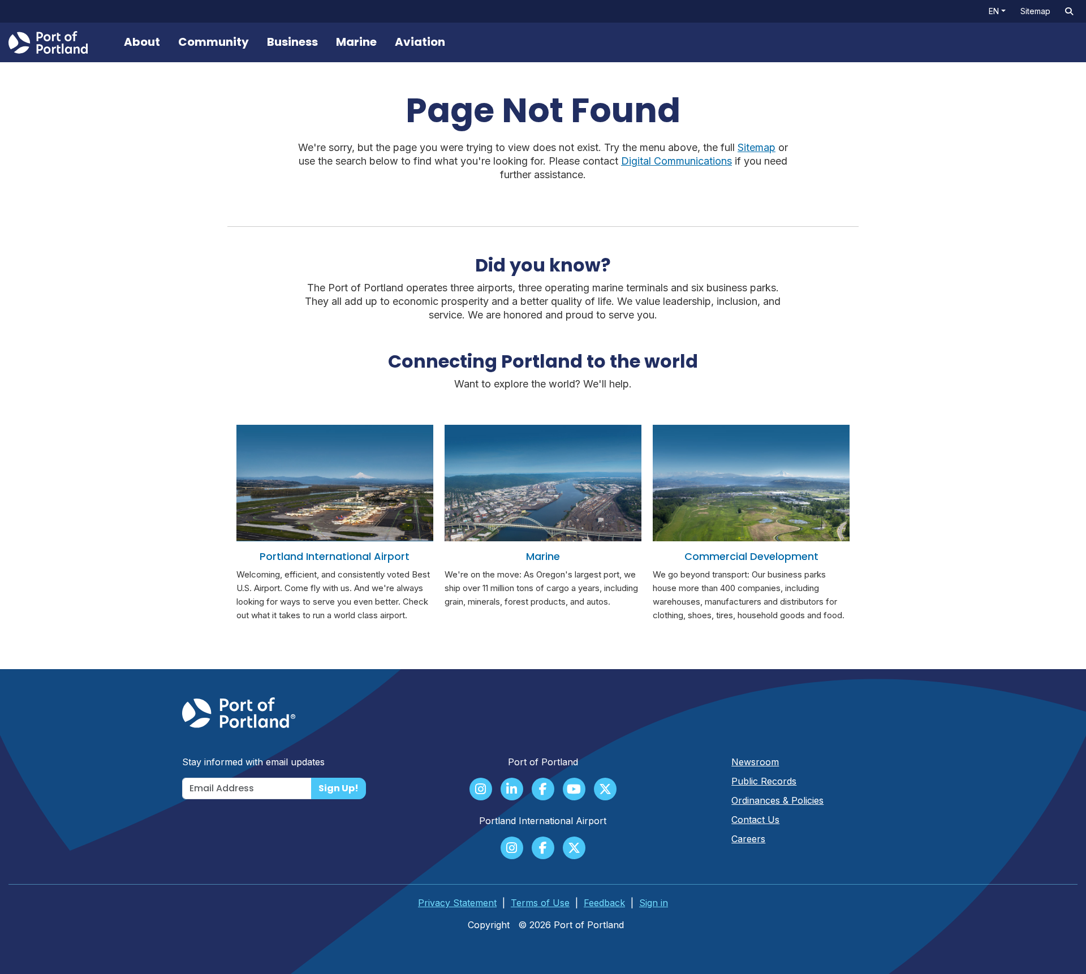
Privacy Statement (457, 902)
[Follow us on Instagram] (481, 790)
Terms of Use (540, 902)
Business (292, 42)
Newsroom (755, 762)
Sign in (653, 902)
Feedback (604, 902)
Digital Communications (676, 161)
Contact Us (755, 819)
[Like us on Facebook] (543, 790)
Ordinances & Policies (777, 800)
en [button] (994, 11)
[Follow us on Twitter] (605, 790)
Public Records (763, 781)
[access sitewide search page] (1069, 11)
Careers (748, 838)
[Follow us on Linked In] (512, 790)
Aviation (420, 42)
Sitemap (1035, 11)
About (142, 42)
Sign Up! (338, 788)
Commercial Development (751, 556)
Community (213, 42)
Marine (356, 42)
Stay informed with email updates (253, 762)
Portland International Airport (335, 556)
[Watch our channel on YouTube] (574, 790)
